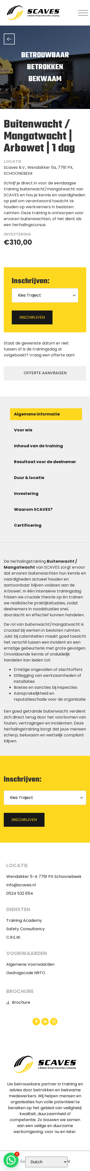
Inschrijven (32, 317)
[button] (83, 13)
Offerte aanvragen (45, 373)
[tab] (46, 414)
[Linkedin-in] (45, 1021)
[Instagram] (54, 1021)
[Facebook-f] (36, 1021)
